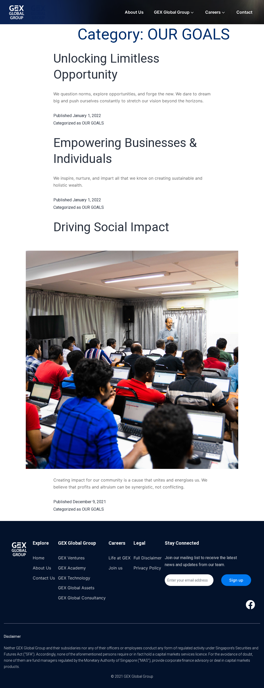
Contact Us (44, 578)
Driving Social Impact (111, 227)
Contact (244, 12)
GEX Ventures (71, 557)
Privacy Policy (147, 567)
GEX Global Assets (76, 587)
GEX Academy (72, 567)
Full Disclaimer (148, 557)
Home (38, 557)
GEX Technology (74, 578)
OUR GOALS (93, 123)
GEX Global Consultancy (82, 597)
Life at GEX (119, 557)
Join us (115, 567)
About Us (134, 12)
